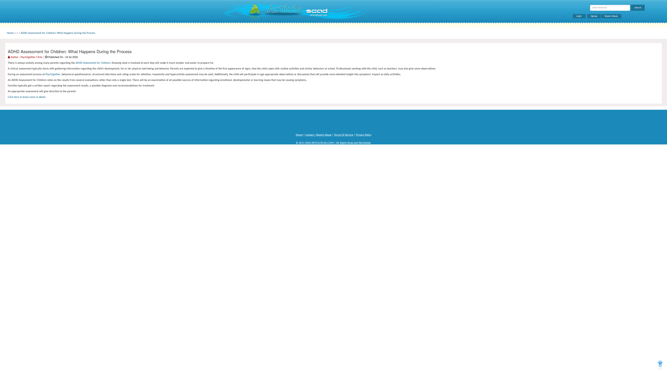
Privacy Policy (363, 135)
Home (10, 33)
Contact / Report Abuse (318, 135)
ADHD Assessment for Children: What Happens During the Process (58, 33)
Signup (594, 16)
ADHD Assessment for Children (93, 63)
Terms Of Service (343, 135)
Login (579, 16)
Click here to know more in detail (26, 97)
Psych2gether (52, 74)
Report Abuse (611, 16)
